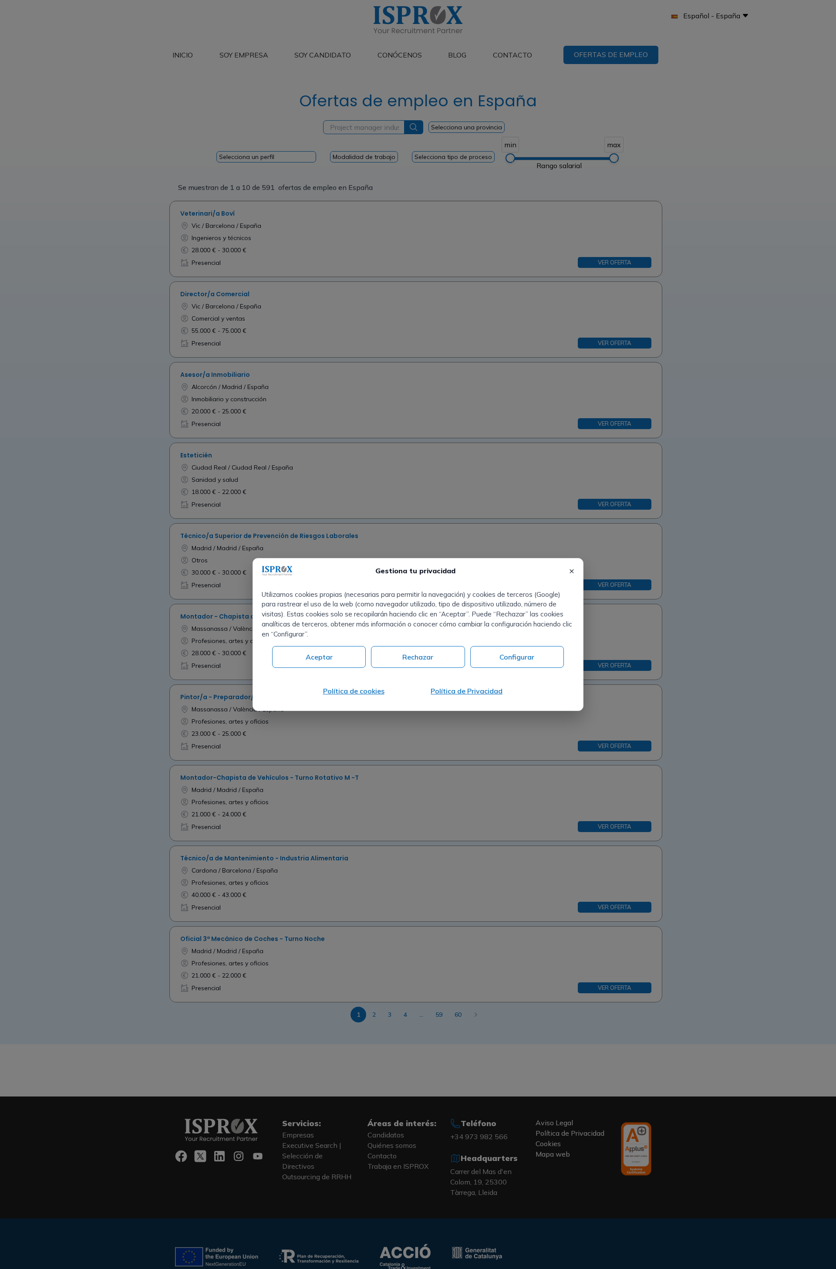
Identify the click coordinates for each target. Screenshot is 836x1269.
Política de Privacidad (466, 691)
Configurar (516, 657)
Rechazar (417, 657)
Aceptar (319, 657)
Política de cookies (353, 691)
